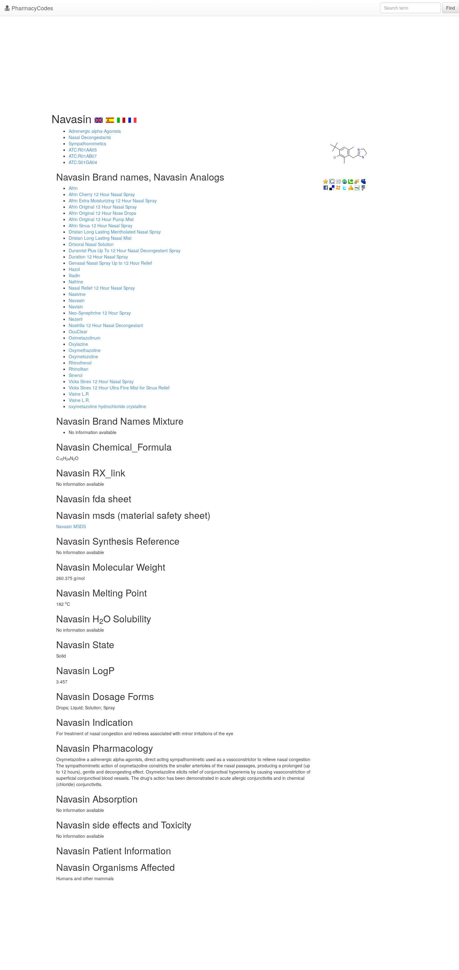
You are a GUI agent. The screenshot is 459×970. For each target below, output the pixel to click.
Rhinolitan (78, 369)
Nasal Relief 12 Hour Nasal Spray (102, 288)
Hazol (74, 269)
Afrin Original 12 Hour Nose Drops (102, 213)
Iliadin (74, 275)
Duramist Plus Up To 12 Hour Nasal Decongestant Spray (124, 250)
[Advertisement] (229, 62)
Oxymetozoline (83, 356)
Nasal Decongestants (90, 137)
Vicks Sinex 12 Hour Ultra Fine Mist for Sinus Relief (119, 387)
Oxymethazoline (85, 350)
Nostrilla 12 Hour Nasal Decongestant (106, 325)
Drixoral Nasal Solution (91, 244)
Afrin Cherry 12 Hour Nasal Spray (102, 194)
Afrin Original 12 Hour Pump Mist (101, 219)
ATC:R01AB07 (83, 156)
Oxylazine (78, 344)
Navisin (76, 306)
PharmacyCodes (31, 8)
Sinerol (75, 375)
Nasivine (77, 294)
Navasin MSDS (71, 526)
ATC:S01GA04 (83, 162)
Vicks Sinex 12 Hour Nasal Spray (101, 381)
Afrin (73, 188)
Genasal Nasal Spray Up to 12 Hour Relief (110, 263)
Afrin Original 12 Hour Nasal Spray (103, 207)
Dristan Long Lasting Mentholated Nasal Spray (115, 232)
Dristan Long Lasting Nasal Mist (100, 238)
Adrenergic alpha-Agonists (95, 131)
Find (450, 8)
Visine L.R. (79, 400)
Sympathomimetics (87, 143)
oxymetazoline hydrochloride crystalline (107, 406)
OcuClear (78, 331)
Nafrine (76, 281)
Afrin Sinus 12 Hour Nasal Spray (100, 225)
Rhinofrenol (80, 363)
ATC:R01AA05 (83, 150)
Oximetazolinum (85, 338)
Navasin (77, 300)
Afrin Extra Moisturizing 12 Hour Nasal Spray (113, 200)
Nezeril (75, 319)
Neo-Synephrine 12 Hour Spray (100, 313)
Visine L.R (79, 394)
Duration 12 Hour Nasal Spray (98, 256)
